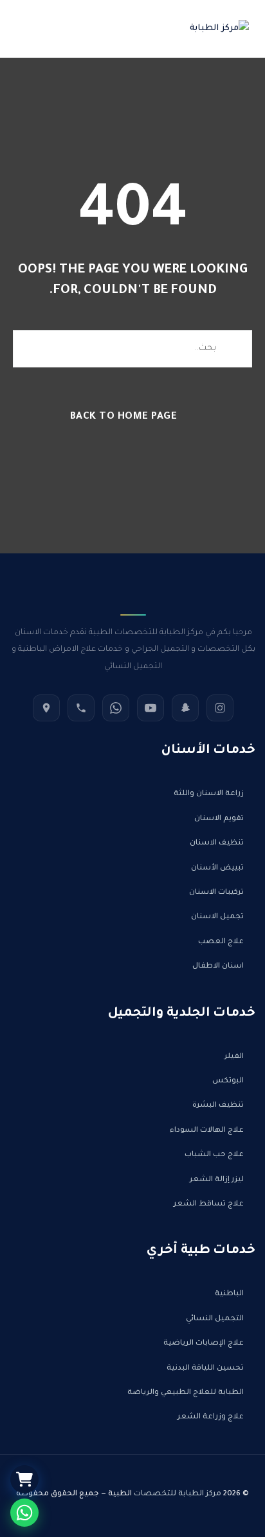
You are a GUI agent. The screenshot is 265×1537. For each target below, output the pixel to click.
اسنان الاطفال (218, 966)
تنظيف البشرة (218, 1106)
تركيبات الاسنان (216, 893)
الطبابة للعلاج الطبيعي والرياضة (185, 1393)
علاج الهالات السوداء (207, 1131)
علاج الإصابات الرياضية (203, 1344)
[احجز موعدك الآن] (24, 1513)
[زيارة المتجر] (24, 1479)
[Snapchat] (185, 707)
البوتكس (228, 1081)
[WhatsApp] (115, 707)
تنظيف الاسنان (217, 843)
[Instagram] (219, 707)
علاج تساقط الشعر (209, 1204)
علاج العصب (221, 942)
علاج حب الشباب (214, 1155)
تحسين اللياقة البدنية (205, 1369)
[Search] (233, 349)
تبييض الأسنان (217, 868)
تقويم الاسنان (219, 819)
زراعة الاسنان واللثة (209, 794)
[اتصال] (81, 707)
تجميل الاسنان (217, 917)
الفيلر (234, 1057)
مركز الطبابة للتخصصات (177, 1494)
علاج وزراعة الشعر (211, 1417)
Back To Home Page (124, 417)
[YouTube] (150, 707)
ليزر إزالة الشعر (217, 1180)
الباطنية (229, 1294)
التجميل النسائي (215, 1319)
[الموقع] (46, 707)
